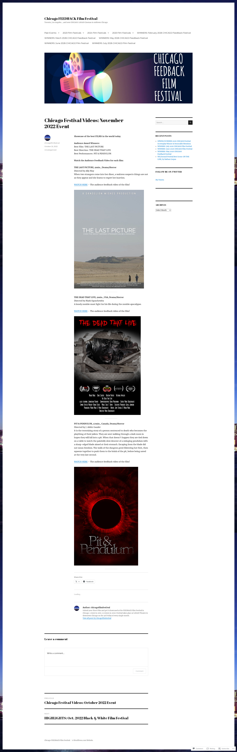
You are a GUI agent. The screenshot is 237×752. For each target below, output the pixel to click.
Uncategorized (50, 150)
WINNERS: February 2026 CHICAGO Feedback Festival (164, 33)
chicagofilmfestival (52, 143)
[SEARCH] (190, 122)
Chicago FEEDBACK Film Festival (70, 18)
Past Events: (50, 33)
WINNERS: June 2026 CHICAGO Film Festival (66, 43)
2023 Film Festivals (72, 33)
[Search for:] (172, 122)
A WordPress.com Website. (82, 740)
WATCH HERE (81, 184)
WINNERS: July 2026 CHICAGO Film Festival (113, 43)
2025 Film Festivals (121, 33)
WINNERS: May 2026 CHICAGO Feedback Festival (123, 38)
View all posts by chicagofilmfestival (97, 618)
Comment (139, 671)
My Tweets (160, 180)
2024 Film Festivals (96, 33)
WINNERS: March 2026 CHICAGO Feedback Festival (69, 38)
